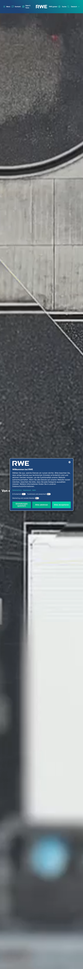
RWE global (53, 7)
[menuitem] (16, 7)
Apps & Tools (27, 7)
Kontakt (18, 7)
